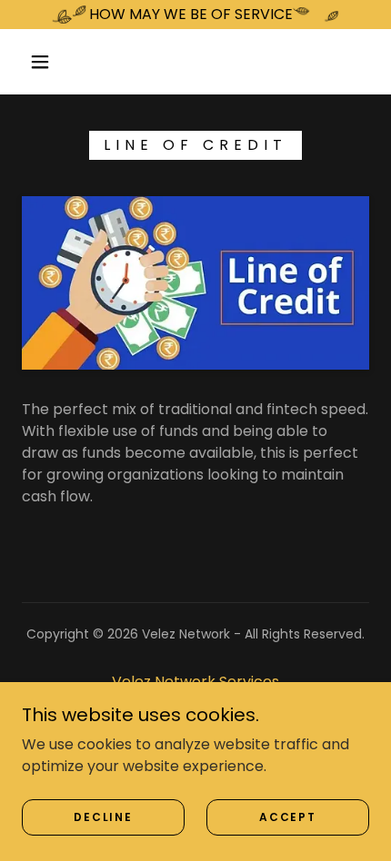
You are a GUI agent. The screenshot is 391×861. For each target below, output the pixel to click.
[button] (40, 62)
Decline (103, 817)
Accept (287, 817)
